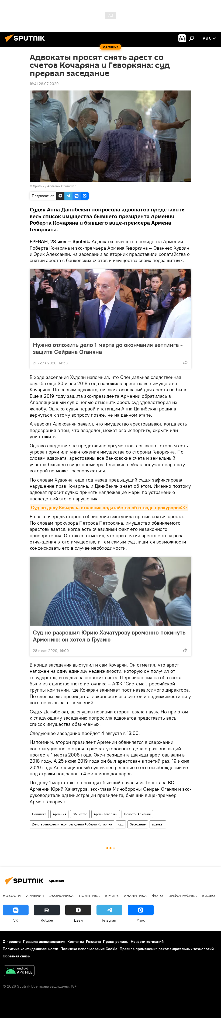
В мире (112, 895)
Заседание (138, 824)
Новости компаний (147, 941)
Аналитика (135, 895)
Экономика (61, 895)
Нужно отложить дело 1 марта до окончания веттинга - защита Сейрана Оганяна (108, 348)
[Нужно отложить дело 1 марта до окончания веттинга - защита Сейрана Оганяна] (110, 303)
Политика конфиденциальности (30, 948)
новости (12, 895)
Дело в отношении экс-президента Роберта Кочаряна (72, 824)
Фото (157, 895)
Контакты (75, 941)
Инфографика (182, 895)
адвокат (158, 824)
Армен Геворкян (106, 814)
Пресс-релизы (116, 941)
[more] (185, 362)
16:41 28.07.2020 (44, 83)
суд (120, 824)
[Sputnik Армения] (26, 42)
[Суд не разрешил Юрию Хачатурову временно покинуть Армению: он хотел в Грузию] (110, 591)
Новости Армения (137, 814)
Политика (39, 814)
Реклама (93, 941)
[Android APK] (19, 971)
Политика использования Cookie (89, 948)
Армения (59, 814)
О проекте (12, 941)
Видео (208, 895)
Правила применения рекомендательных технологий (167, 948)
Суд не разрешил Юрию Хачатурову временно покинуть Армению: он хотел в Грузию (109, 636)
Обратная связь (16, 956)
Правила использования (44, 941)
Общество (79, 814)
